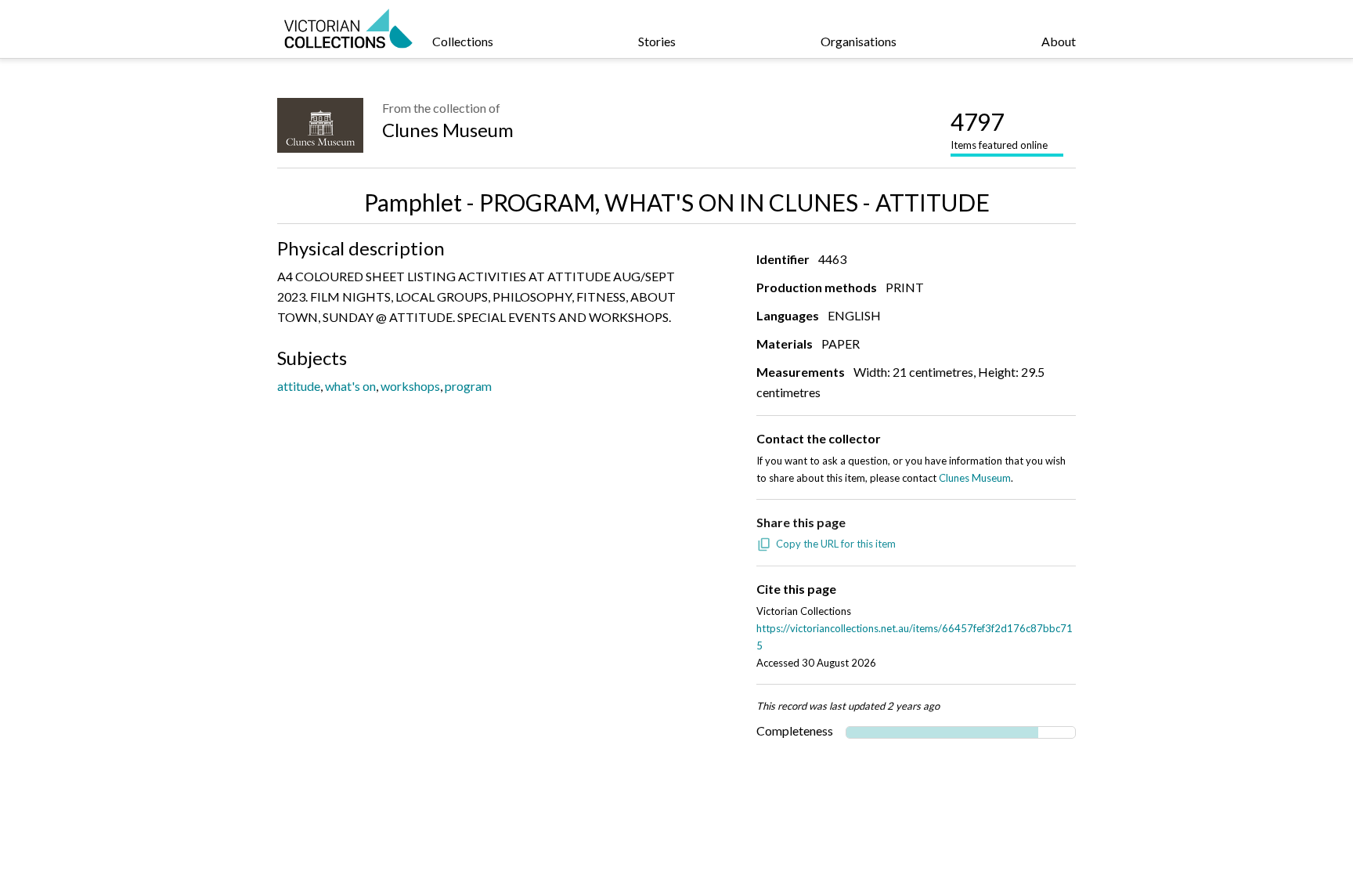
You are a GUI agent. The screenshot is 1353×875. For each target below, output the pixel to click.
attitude (298, 385)
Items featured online (999, 129)
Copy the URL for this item (836, 543)
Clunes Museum (448, 129)
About (1058, 41)
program (468, 385)
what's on (350, 385)
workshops (410, 385)
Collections (462, 41)
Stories (657, 41)
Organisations (859, 41)
